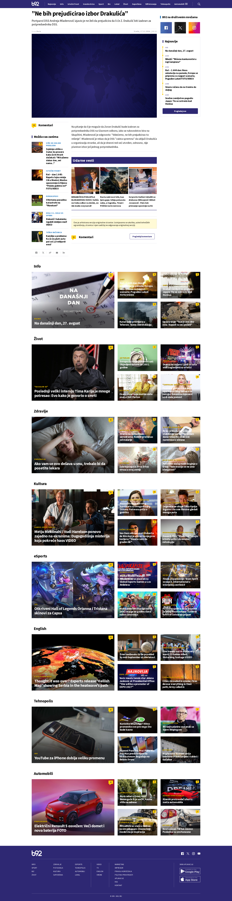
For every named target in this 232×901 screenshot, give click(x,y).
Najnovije (52, 4)
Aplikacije (119, 878)
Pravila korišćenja (123, 871)
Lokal (77, 875)
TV (98, 868)
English (124, 650)
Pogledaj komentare (142, 236)
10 (40, 214)
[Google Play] (190, 871)
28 (40, 233)
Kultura (56, 871)
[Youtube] (199, 853)
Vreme (99, 875)
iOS (36, 753)
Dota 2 (166, 575)
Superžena (58, 875)
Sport (34, 868)
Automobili (80, 871)
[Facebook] (166, 27)
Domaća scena (127, 572)
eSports (78, 864)
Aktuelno (125, 358)
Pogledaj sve (180, 111)
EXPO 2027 (124, 674)
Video (99, 864)
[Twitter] (180, 27)
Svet (122, 279)
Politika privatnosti (124, 875)
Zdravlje (57, 864)
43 (40, 144)
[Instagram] (194, 27)
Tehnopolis (80, 868)
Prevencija (40, 459)
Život (34, 875)
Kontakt (118, 885)
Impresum (119, 868)
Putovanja (58, 868)
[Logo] (35, 4)
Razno (37, 319)
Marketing (119, 864)
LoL (36, 604)
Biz (33, 871)
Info (33, 864)
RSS (116, 882)
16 (40, 171)
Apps (122, 720)
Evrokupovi (52, 196)
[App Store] (190, 879)
